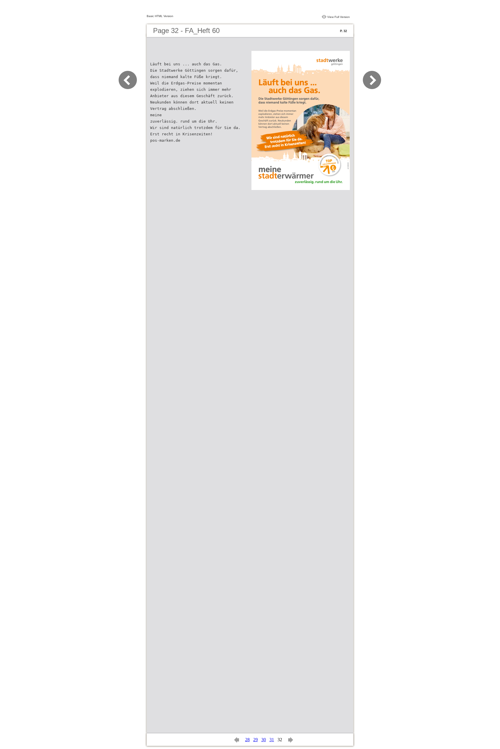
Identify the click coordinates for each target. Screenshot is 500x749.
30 (263, 739)
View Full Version (338, 17)
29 (255, 739)
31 (271, 739)
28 (247, 739)
